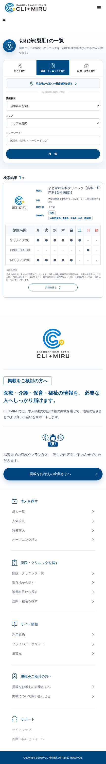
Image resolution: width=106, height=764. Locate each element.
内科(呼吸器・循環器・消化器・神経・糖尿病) (70, 218)
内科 (52, 212)
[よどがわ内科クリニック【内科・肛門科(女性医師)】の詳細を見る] (19, 202)
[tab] (19, 67)
